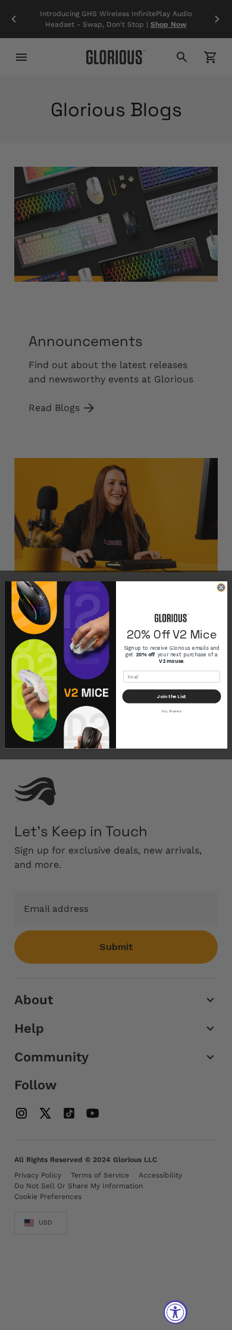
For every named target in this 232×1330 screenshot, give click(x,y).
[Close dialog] (221, 587)
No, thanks (171, 711)
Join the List (171, 696)
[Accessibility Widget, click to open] (175, 1312)
